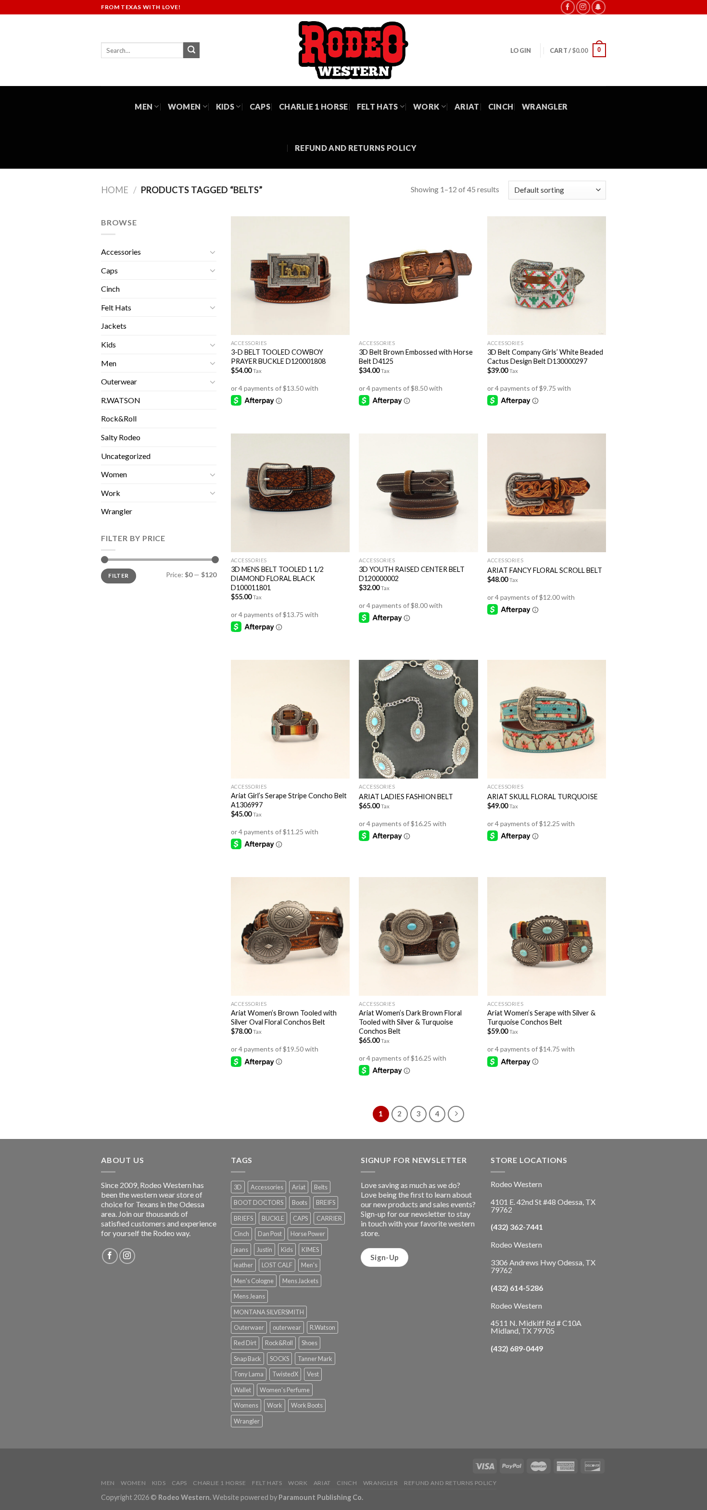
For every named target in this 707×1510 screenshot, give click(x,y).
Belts (321, 1187)
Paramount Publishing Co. (320, 1497)
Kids (225, 106)
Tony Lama (249, 1374)
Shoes (309, 1343)
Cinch (501, 106)
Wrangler (545, 106)
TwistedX (285, 1374)
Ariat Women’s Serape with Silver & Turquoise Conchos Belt (541, 1017)
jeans (241, 1249)
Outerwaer (249, 1327)
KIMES (310, 1249)
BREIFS (325, 1202)
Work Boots (307, 1405)
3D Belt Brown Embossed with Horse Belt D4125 (416, 356)
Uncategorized (126, 455)
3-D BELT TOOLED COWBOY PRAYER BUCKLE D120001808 (278, 356)
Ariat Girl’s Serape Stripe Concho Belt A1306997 (289, 800)
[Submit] (191, 50)
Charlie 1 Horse (313, 106)
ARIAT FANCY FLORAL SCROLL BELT (544, 570)
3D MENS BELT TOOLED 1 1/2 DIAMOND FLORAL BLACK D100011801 (277, 578)
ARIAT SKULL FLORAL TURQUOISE (542, 796)
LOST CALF (277, 1265)
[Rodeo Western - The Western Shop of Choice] (353, 50)
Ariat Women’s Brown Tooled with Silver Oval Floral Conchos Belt (284, 1017)
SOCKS (279, 1358)
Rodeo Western (184, 1497)
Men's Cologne (254, 1281)
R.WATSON (120, 400)
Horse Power (307, 1234)
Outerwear (119, 381)
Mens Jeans (249, 1296)
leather (243, 1265)
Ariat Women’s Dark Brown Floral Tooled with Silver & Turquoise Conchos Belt (410, 1022)
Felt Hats (377, 106)
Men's (309, 1265)
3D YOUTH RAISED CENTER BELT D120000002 (412, 573)
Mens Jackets (300, 1281)
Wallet (242, 1390)
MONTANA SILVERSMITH (269, 1312)
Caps (260, 106)
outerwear (287, 1327)
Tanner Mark (315, 1358)
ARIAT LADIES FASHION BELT (406, 796)
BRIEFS (243, 1218)
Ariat (467, 106)
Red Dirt (245, 1343)
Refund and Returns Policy (356, 147)
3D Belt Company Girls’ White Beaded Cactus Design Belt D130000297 (545, 356)
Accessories (121, 251)
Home (114, 190)
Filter (118, 575)
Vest (313, 1374)
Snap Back (247, 1358)
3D (238, 1187)
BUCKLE (273, 1218)
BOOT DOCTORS (258, 1202)
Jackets (113, 325)
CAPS (300, 1218)
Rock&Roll (119, 418)
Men (143, 106)
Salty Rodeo (120, 437)
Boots (299, 1202)
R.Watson (322, 1327)
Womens (246, 1405)
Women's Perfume (285, 1390)
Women (184, 106)
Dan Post (270, 1234)
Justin (264, 1249)
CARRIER (329, 1218)
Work (426, 106)
